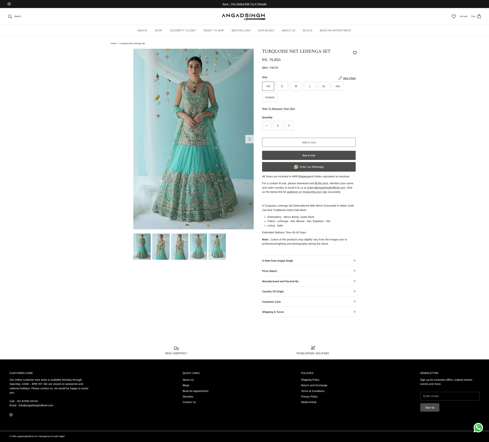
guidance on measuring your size (307, 191)
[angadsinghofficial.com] (244, 16)
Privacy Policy (309, 396)
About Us (188, 379)
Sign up (429, 407)
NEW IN (142, 30)
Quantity (267, 117)
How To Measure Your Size (278, 108)
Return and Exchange (314, 385)
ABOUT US (288, 30)
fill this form (321, 183)
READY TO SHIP (214, 30)
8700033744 (276, 4)
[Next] (249, 139)
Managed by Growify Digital (51, 436)
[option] (193, 139)
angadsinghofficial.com (27, 436)
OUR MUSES (266, 30)
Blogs (186, 385)
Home (113, 43)
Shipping (303, 176)
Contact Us (189, 402)
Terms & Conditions (313, 391)
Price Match (269, 270)
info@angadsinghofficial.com (36, 405)
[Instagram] (9, 3)
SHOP (158, 30)
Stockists (188, 396)
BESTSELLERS (241, 30)
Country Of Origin (273, 291)
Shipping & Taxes (273, 311)
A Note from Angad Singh (277, 260)
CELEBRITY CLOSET (183, 30)
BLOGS (307, 30)
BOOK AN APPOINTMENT (335, 30)
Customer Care (271, 301)
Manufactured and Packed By (280, 281)
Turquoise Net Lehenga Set (132, 43)
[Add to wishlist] (355, 52)
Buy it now (309, 155)
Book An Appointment (195, 391)
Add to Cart (309, 142)
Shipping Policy (310, 379)
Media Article (309, 402)
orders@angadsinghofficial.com (326, 187)
